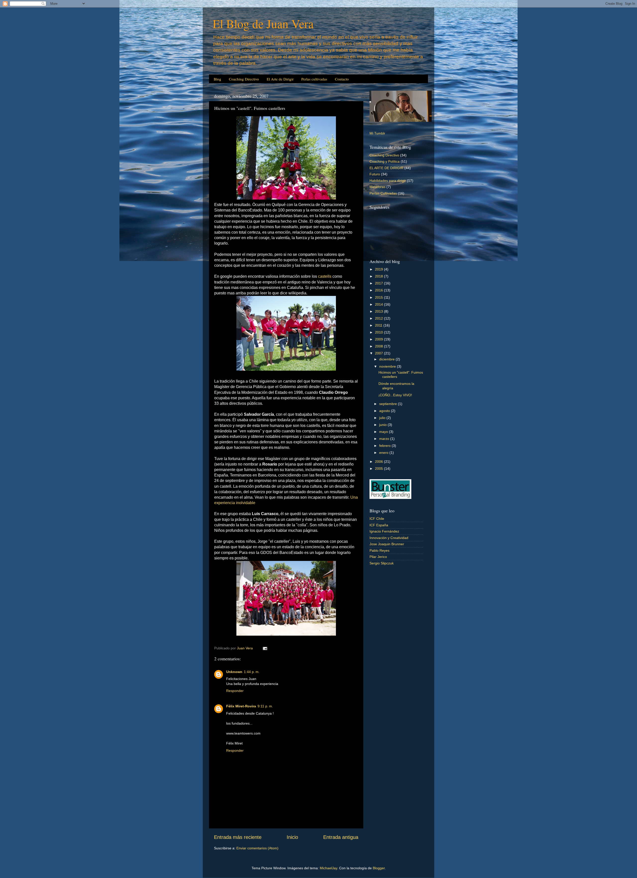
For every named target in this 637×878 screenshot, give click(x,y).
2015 (379, 297)
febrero (385, 446)
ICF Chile (377, 519)
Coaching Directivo (244, 78)
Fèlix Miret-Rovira (241, 706)
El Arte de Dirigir (280, 78)
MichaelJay (328, 868)
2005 (379, 469)
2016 (379, 290)
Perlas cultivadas (314, 78)
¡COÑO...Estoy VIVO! (395, 395)
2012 (379, 318)
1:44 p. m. (252, 672)
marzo (384, 439)
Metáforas (377, 187)
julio (382, 418)
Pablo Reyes (379, 550)
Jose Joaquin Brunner (387, 544)
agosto (385, 411)
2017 (379, 283)
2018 (379, 276)
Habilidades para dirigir (388, 181)
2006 (379, 462)
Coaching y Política (385, 161)
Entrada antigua (340, 837)
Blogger (379, 868)
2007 (379, 353)
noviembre (388, 366)
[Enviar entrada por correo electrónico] (264, 648)
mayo (384, 432)
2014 (379, 304)
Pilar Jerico (378, 557)
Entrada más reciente (238, 837)
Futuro (375, 174)
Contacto (342, 78)
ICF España (379, 525)
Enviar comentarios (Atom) (257, 848)
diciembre (387, 359)
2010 (379, 332)
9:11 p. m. (265, 706)
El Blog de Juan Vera (263, 23)
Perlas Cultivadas (383, 193)
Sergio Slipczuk (382, 563)
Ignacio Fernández (384, 531)
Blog (217, 78)
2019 (379, 269)
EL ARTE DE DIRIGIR (386, 168)
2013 (379, 311)
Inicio (292, 837)
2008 (379, 346)
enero (384, 453)
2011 (379, 325)
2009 (379, 339)
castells (324, 276)
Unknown (234, 672)
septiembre (388, 404)
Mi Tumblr (377, 133)
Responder (235, 691)
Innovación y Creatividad (389, 538)
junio (383, 425)
